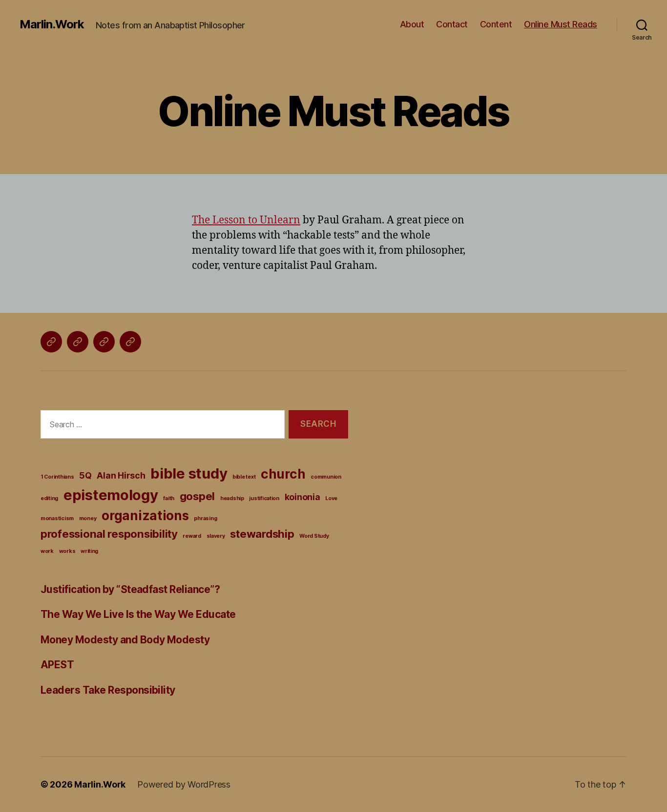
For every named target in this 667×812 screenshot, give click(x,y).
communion (326, 477)
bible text (243, 477)
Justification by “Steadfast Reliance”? (130, 589)
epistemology (110, 495)
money (88, 518)
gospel (197, 496)
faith (168, 498)
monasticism (57, 518)
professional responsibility (109, 533)
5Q (85, 475)
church (283, 474)
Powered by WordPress (183, 784)
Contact (452, 24)
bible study (188, 473)
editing (49, 498)
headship (232, 498)
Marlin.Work (52, 24)
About (412, 24)
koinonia (302, 497)
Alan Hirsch (121, 475)
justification (264, 498)
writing (89, 551)
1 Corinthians (57, 477)
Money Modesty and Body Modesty (125, 640)
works (67, 551)
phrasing (205, 518)
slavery (216, 536)
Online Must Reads (560, 24)
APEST (57, 664)
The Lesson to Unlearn (246, 220)
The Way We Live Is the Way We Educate (138, 614)
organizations (145, 515)
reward (192, 536)
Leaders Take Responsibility (108, 690)
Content (496, 24)
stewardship (262, 533)
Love (331, 498)
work (47, 551)
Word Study (314, 536)
